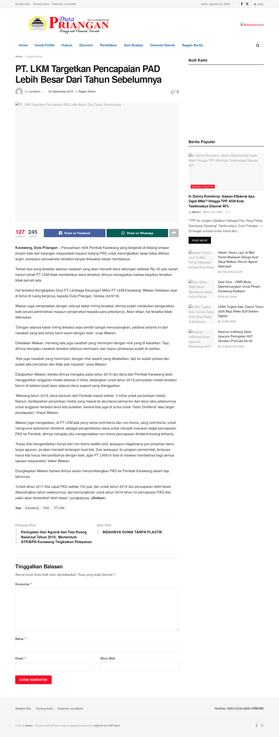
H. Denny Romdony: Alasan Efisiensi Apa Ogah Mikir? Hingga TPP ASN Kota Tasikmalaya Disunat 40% (222, 201)
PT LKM (59, 508)
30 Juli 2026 (214, 212)
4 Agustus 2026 (231, 272)
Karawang (32, 508)
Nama (21, 638)
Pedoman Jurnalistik (64, 4)
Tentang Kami (41, 4)
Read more (200, 240)
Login (260, 4)
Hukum (66, 45)
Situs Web (107, 658)
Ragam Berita (192, 45)
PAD (46, 508)
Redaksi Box (22, 4)
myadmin (34, 91)
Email (20, 658)
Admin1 (196, 212)
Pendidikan (108, 45)
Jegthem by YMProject (106, 725)
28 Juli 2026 (228, 296)
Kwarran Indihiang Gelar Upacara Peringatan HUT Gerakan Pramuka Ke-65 (235, 336)
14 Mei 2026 (228, 321)
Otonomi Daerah (162, 45)
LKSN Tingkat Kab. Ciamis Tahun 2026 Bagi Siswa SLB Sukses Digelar (241, 311)
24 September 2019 (60, 91)
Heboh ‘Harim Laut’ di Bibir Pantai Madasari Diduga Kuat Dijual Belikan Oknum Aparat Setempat (238, 259)
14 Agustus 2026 (232, 346)
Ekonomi (86, 45)
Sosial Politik (44, 45)
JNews (29, 725)
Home (23, 45)
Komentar (24, 584)
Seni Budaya (133, 45)
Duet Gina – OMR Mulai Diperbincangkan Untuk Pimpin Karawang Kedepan (239, 286)
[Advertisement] (226, 101)
